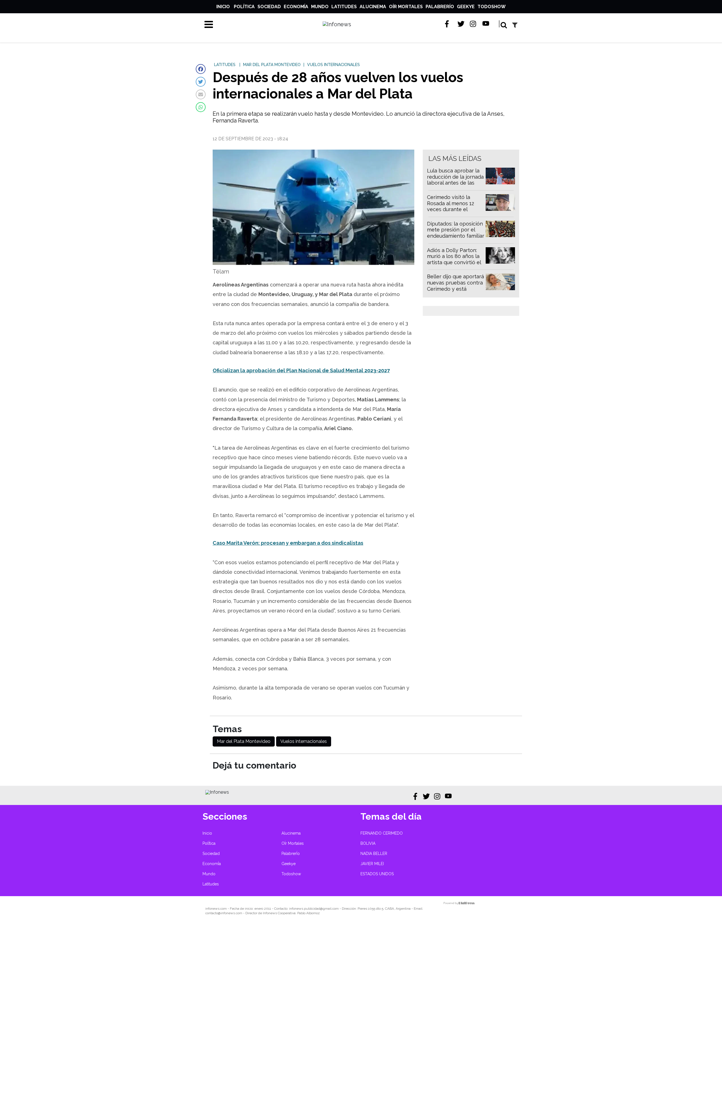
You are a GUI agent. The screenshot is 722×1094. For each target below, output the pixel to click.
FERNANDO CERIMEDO (381, 833)
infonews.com (216, 909)
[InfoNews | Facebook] (448, 23)
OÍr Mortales (406, 6)
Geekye (466, 6)
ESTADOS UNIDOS (377, 874)
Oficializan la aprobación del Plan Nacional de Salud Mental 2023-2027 (301, 370)
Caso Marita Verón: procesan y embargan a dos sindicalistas (288, 543)
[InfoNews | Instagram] (473, 23)
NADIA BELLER (373, 853)
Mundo (320, 6)
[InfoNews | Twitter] (461, 23)
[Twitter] (201, 82)
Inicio (223, 6)
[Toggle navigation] (208, 24)
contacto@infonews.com (223, 913)
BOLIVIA (367, 843)
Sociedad (269, 6)
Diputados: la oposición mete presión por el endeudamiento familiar (455, 230)
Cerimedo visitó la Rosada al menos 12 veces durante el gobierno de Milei (450, 206)
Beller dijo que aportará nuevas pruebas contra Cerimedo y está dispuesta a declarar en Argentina (455, 289)
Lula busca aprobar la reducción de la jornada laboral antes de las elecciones (455, 180)
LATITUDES (224, 64)
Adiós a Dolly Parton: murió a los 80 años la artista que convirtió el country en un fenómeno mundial (454, 262)
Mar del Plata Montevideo (243, 741)
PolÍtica (244, 6)
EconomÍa (296, 6)
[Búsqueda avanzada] (515, 25)
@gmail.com (329, 909)
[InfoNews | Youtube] (485, 23)
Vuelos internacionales (303, 741)
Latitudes (344, 6)
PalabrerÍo (440, 6)
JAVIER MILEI (372, 863)
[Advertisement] (169, 1008)
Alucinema (373, 6)
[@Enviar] (201, 94)
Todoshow (491, 6)
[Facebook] (201, 69)
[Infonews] (217, 792)
